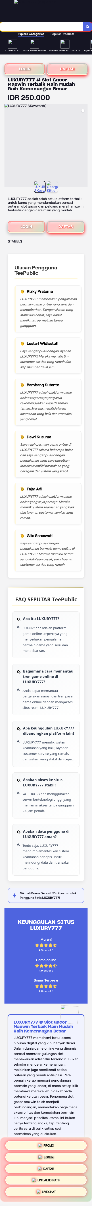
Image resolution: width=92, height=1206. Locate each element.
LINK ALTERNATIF (49, 1181)
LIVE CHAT (49, 1193)
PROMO (49, 1143)
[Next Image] (84, 146)
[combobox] (41, 26)
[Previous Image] (8, 146)
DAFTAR (67, 69)
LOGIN (25, 69)
